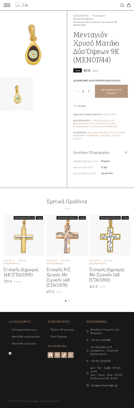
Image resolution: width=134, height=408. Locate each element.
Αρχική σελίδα (81, 15)
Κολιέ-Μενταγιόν (102, 123)
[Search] (122, 5)
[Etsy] (71, 355)
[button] (65, 301)
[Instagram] (57, 355)
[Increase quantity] (90, 91)
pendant (93, 135)
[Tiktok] (64, 355)
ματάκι (106, 135)
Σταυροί (9, 260)
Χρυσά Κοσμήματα (83, 18)
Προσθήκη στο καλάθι (111, 91)
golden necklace (100, 132)
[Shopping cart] (129, 5)
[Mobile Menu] (7, 5)
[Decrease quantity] (76, 91)
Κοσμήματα (99, 15)
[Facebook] (51, 355)
